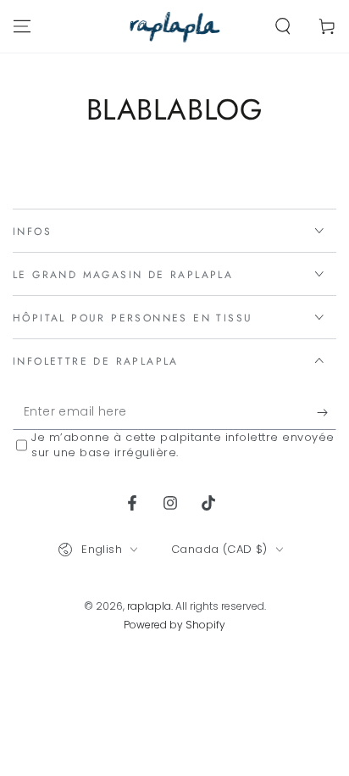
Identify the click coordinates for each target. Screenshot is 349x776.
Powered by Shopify (174, 624)
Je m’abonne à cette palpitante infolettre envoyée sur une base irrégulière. (183, 445)
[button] (283, 26)
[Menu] (22, 26)
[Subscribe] (326, 413)
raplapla (149, 606)
